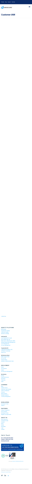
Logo (2, 427)
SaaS (2, 381)
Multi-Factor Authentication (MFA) (8, 340)
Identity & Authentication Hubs (7, 361)
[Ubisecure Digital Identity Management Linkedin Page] (5, 475)
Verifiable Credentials (5, 350)
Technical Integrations (5, 396)
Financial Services (5, 377)
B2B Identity (3, 329)
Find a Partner (4, 411)
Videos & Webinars (5, 390)
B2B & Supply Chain (5, 356)
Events (2, 425)
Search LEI (3, 352)
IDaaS (2, 367)
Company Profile (4, 420)
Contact (2, 429)
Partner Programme (5, 410)
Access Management (5, 345)
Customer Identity (4, 332)
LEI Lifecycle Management (6, 371)
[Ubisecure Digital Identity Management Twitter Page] (2, 475)
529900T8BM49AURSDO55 (17, 461)
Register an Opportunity (6, 414)
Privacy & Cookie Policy (6, 472)
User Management (5, 343)
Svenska (13, 1)
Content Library (4, 387)
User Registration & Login (6, 338)
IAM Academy (4, 393)
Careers (3, 422)
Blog (6, 1)
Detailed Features (5, 395)
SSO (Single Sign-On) (5, 339)
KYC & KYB (3, 358)
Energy (2, 375)
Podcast (2, 1)
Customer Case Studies (6, 389)
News (2, 423)
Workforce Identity (5, 333)
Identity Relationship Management (8, 342)
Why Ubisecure (4, 419)
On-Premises (4, 368)
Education (3, 378)
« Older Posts (3, 316)
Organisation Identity (5, 330)
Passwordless (4, 359)
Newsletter (3, 426)
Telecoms (3, 380)
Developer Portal (4, 403)
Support (9, 1)
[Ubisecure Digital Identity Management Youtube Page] (8, 475)
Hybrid (2, 370)
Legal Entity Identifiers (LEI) (6, 349)
